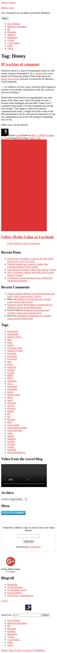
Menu (4, 18)
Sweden (11, 441)
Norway (11, 405)
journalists (12, 389)
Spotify (10, 436)
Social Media (13, 23)
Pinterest (11, 408)
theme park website (10, 79)
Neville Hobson (14, 587)
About (10, 48)
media (10, 392)
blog (9, 339)
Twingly (11, 444)
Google (10, 372)
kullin (19, 135)
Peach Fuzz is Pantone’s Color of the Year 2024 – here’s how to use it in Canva (31, 260)
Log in (4, 600)
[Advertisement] (24, 185)
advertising (12, 331)
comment (39, 73)
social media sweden (17, 427)
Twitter (10, 40)
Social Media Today (17, 590)
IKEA (10, 378)
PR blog (11, 419)
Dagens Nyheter (15, 350)
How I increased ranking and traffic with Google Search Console (31, 295)
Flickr (10, 364)
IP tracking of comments (20, 64)
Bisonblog (12, 584)
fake (38, 138)
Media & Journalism (17, 26)
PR (8, 29)
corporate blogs (14, 348)
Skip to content (8, 2)
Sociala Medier (14, 592)
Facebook (12, 359)
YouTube (11, 449)
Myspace (11, 403)
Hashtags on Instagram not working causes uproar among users (29, 300)
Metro (10, 397)
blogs (9, 342)
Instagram (12, 381)
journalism (12, 386)
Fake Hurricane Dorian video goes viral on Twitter (31, 269)
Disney (32, 138)
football (11, 370)
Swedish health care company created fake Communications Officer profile (27, 265)
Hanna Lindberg (15, 293)
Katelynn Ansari (15, 304)
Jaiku (9, 383)
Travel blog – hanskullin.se (20, 595)
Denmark (11, 353)
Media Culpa (7, 7)
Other (10, 45)
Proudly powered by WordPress (29, 650)
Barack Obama (14, 337)
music (10, 400)
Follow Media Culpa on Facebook (27, 237)
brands (10, 345)
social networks (14, 430)
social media (13, 425)
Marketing (12, 37)
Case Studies (13, 43)
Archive (5, 499)
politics (10, 411)
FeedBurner (35, 547)
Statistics (11, 34)
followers (11, 367)
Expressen (12, 356)
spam (9, 433)
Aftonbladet (13, 334)
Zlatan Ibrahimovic (16, 452)
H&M (10, 375)
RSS (9, 422)
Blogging (11, 32)
